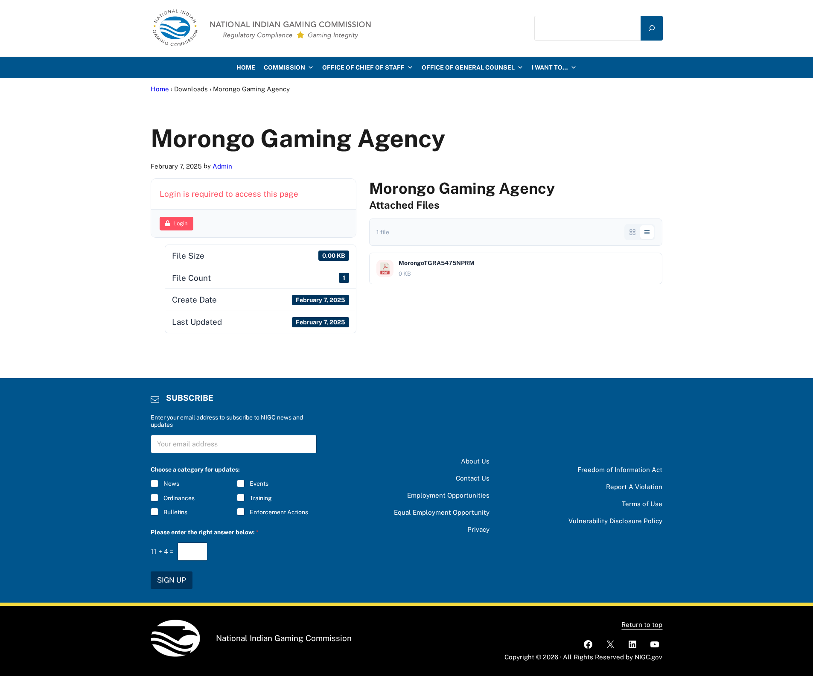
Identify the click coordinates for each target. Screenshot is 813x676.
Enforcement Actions (279, 512)
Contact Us (473, 478)
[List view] (647, 232)
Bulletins (175, 512)
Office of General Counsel (468, 67)
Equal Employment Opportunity (442, 512)
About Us (475, 461)
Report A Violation (634, 486)
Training (261, 498)
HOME (245, 67)
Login (180, 223)
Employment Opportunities (448, 495)
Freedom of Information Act (619, 469)
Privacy (478, 529)
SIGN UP (171, 580)
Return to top (641, 624)
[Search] (652, 28)
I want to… (550, 67)
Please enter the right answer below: (205, 532)
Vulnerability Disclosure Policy (615, 520)
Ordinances (179, 498)
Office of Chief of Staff (363, 67)
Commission (284, 67)
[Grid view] (632, 232)
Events (259, 483)
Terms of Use (642, 503)
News (171, 483)
